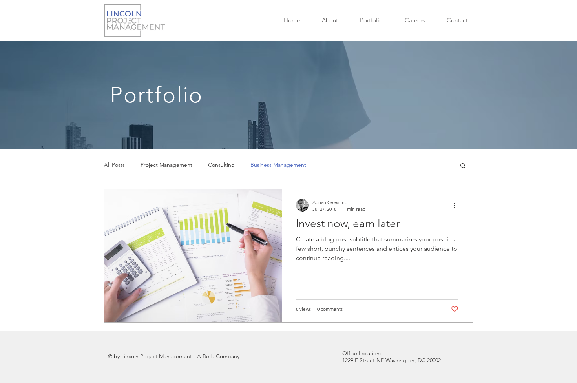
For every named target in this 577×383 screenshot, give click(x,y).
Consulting (221, 164)
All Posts (114, 164)
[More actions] (457, 205)
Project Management (166, 164)
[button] (371, 20)
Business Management (278, 164)
